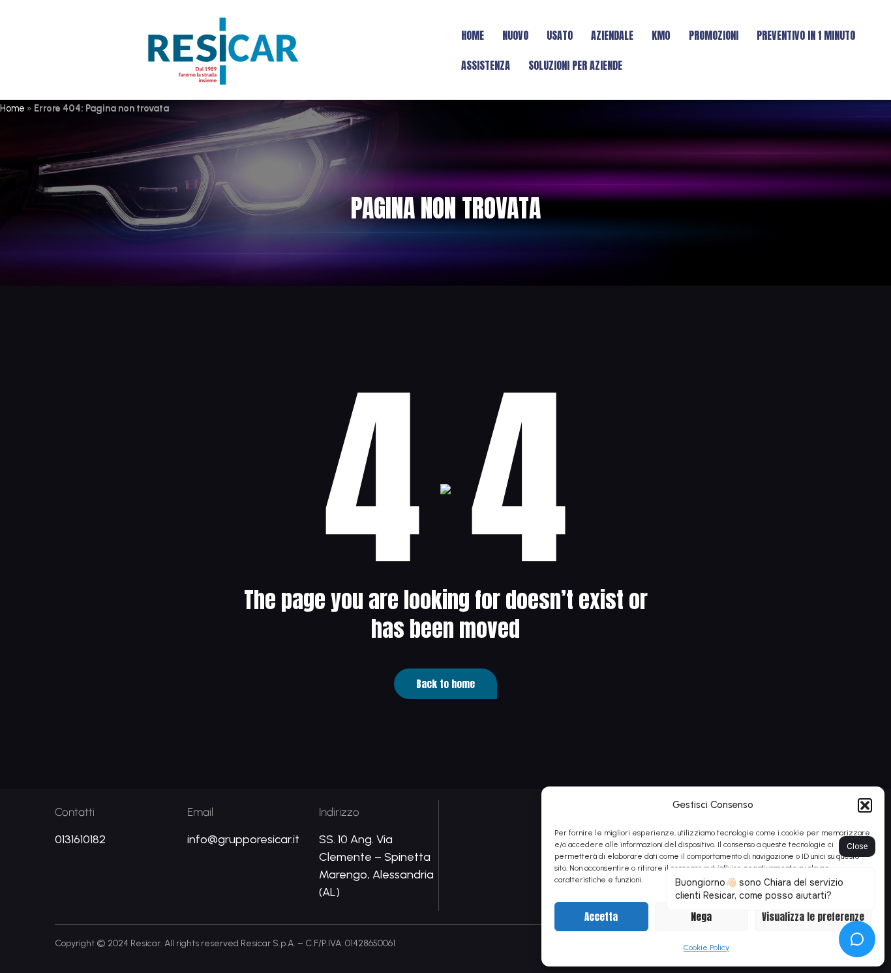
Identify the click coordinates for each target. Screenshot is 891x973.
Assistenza (485, 65)
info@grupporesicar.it (243, 839)
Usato (560, 35)
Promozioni (713, 35)
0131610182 (80, 839)
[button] (864, 805)
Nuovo (515, 35)
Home (472, 35)
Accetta (601, 916)
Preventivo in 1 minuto (806, 35)
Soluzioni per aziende (575, 65)
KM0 (661, 35)
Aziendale (612, 35)
